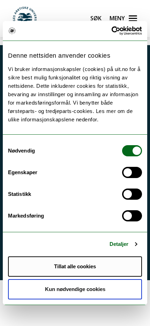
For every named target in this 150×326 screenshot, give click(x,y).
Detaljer (119, 244)
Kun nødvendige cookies (75, 289)
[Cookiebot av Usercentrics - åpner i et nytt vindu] (111, 30)
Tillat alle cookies (75, 266)
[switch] (132, 172)
